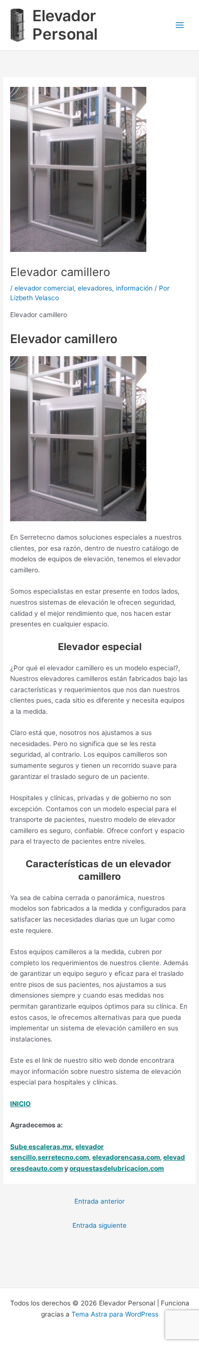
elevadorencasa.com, (127, 1157)
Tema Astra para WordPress (114, 1314)
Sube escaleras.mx (41, 1147)
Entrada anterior (99, 1201)
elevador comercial (44, 288)
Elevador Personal (65, 24)
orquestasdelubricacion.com (117, 1168)
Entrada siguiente (99, 1225)
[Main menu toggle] (180, 25)
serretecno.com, (64, 1157)
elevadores (95, 288)
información (134, 288)
